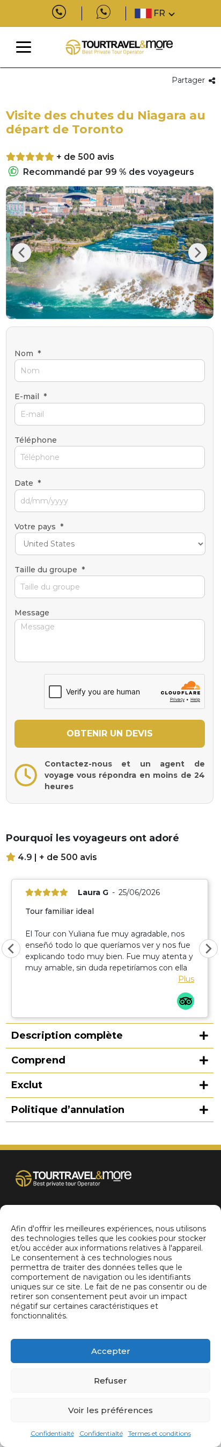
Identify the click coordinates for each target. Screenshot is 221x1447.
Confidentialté (52, 1433)
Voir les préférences (110, 1410)
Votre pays (38, 526)
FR (159, 13)
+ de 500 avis (85, 157)
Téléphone (35, 440)
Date (27, 483)
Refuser (110, 1380)
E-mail (30, 396)
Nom (27, 353)
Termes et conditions (159, 1433)
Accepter (110, 1351)
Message (31, 613)
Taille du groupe (49, 569)
